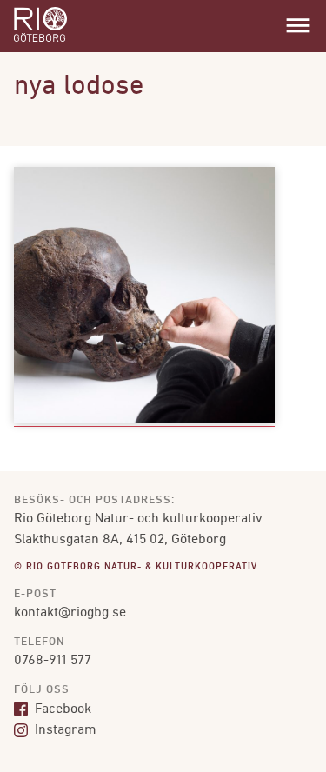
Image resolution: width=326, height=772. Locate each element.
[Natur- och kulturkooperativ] (40, 40)
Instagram (63, 730)
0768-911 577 (52, 661)
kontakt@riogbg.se (70, 613)
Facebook (61, 709)
